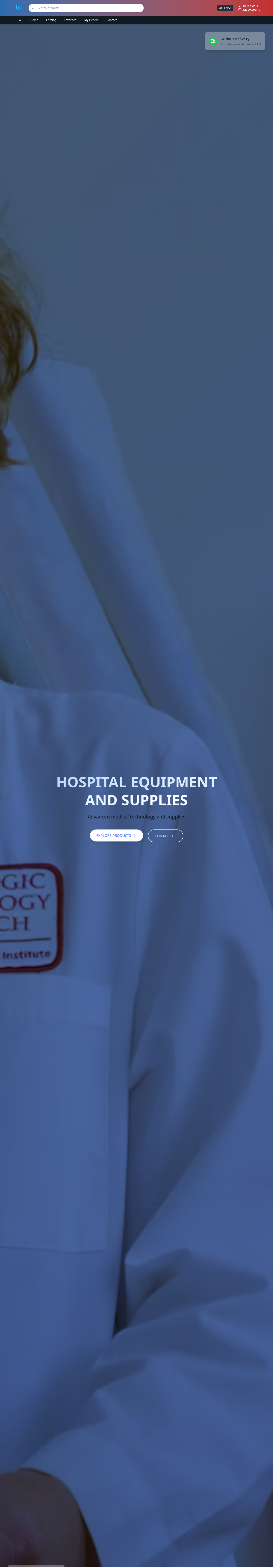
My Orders (91, 20)
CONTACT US (165, 835)
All (20, 20)
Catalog (51, 20)
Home (34, 20)
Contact (112, 20)
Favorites (70, 20)
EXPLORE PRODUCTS (113, 835)
